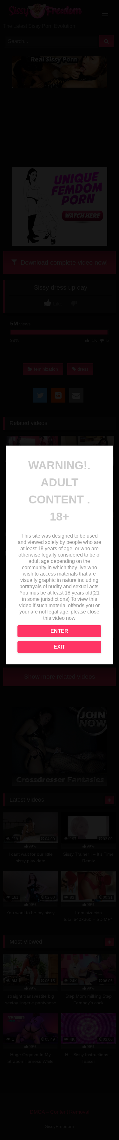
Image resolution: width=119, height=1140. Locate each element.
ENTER (59, 631)
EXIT (59, 647)
